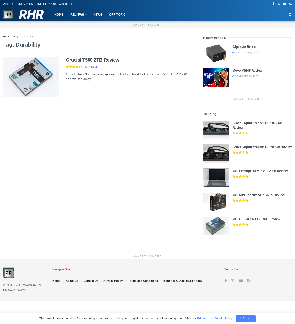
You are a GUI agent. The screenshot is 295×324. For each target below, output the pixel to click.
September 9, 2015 (246, 52)
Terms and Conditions (143, 280)
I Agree (245, 318)
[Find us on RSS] (290, 4)
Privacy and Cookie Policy (214, 318)
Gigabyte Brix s (244, 47)
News (97, 14)
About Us (8, 3)
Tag (16, 36)
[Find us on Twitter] (278, 4)
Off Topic (117, 14)
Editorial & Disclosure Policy (182, 280)
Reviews (77, 14)
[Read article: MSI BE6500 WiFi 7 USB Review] (216, 226)
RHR (31, 14)
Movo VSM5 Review (247, 70)
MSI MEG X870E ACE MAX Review (258, 195)
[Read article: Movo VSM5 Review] (216, 77)
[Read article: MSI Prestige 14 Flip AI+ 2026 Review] (216, 177)
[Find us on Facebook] (273, 4)
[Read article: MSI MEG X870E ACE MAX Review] (216, 202)
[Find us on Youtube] (284, 4)
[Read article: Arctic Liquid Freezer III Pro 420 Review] (216, 153)
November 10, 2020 (246, 76)
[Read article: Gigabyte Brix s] (216, 53)
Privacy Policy (25, 3)
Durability (27, 36)
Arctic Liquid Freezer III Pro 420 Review (262, 147)
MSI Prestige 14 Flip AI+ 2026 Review (260, 171)
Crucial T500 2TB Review (92, 60)
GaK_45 (93, 67)
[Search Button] (290, 14)
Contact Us (65, 3)
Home (58, 14)
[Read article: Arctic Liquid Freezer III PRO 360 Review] (216, 130)
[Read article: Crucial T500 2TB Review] (31, 77)
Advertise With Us (46, 3)
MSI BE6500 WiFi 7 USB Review (256, 219)
